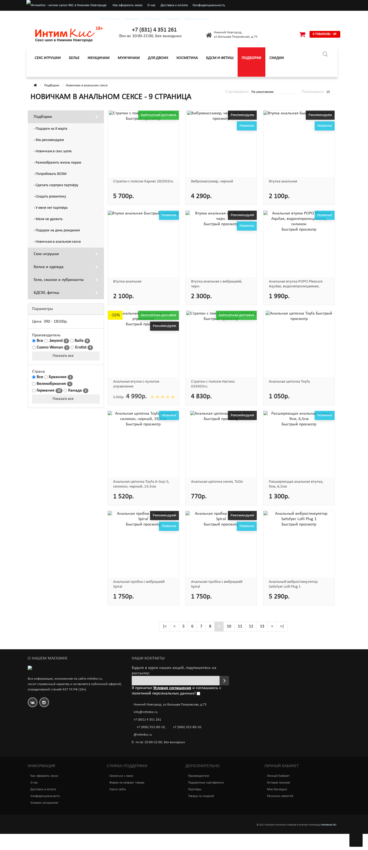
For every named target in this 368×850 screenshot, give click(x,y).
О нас (151, 5)
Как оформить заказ (128, 5)
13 (262, 626)
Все (39, 340)
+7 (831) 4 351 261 (154, 30)
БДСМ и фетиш (220, 58)
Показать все (63, 356)
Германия (48, 390)
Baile (81, 340)
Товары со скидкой (201, 796)
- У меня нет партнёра (51, 208)
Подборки (251, 58)
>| (282, 626)
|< (165, 626)
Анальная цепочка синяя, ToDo (217, 482)
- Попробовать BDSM (50, 174)
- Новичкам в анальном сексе (57, 242)
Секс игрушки (48, 58)
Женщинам (99, 58)
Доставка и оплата (174, 5)
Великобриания (53, 384)
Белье (74, 58)
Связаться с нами (121, 776)
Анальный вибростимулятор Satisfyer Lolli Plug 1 (293, 584)
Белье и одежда (49, 267)
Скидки (276, 58)
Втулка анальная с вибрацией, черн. (216, 284)
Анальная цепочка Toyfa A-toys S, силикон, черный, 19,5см (141, 484)
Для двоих (158, 58)
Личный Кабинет (278, 776)
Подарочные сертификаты (206, 782)
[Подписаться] (224, 680)
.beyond (57, 340)
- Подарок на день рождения (57, 230)
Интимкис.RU (328, 824)
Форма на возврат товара (126, 782)
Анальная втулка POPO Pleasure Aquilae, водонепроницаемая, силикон (295, 286)
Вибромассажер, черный (212, 181)
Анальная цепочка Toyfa (289, 382)
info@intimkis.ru (146, 712)
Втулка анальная (283, 181)
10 (229, 626)
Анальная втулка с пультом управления (136, 384)
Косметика (187, 58)
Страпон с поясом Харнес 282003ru (143, 181)
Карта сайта (117, 789)
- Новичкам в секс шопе (53, 151)
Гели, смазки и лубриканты (59, 280)
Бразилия (59, 377)
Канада (76, 390)
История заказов (278, 782)
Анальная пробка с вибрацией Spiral (139, 584)
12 (251, 626)
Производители (198, 776)
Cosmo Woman (52, 347)
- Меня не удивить (48, 219)
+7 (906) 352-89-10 (151, 727)
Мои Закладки (277, 789)
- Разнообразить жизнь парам (57, 163)
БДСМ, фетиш (46, 293)
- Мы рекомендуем (49, 140)
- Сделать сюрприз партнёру (56, 185)
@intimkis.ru (143, 734)
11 (240, 626)
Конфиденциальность (209, 5)
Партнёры (195, 789)
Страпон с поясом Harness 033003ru (213, 384)
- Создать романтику (50, 197)
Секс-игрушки (46, 254)
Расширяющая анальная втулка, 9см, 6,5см (296, 484)
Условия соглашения (44, 803)
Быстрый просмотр (299, 229)
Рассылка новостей (280, 796)
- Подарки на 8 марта (50, 129)
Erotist (82, 347)
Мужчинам (129, 58)
